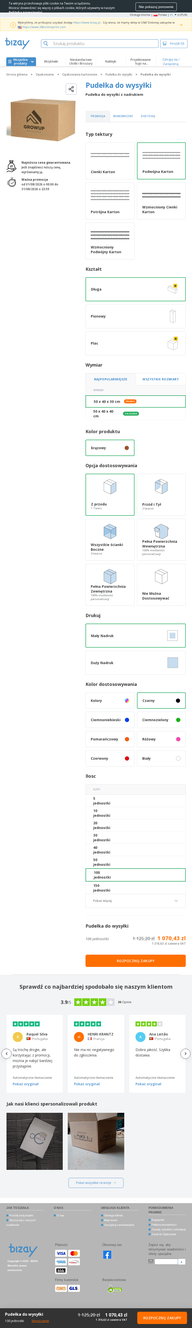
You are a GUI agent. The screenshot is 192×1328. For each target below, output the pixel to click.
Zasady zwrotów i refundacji (168, 1229)
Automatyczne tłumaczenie (32, 1078)
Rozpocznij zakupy (136, 960)
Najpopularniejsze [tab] (111, 379)
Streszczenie (40, 1321)
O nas (60, 1215)
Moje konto (110, 1220)
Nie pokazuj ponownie (156, 7)
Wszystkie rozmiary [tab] (160, 379)
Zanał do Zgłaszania (163, 1234)
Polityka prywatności (163, 1224)
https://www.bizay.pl (86, 22)
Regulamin (157, 1219)
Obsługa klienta (140, 15)
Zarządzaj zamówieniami (118, 1224)
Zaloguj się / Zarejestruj (171, 61)
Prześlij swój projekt (20, 1215)
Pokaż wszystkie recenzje (93, 1183)
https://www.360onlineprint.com (44, 27)
